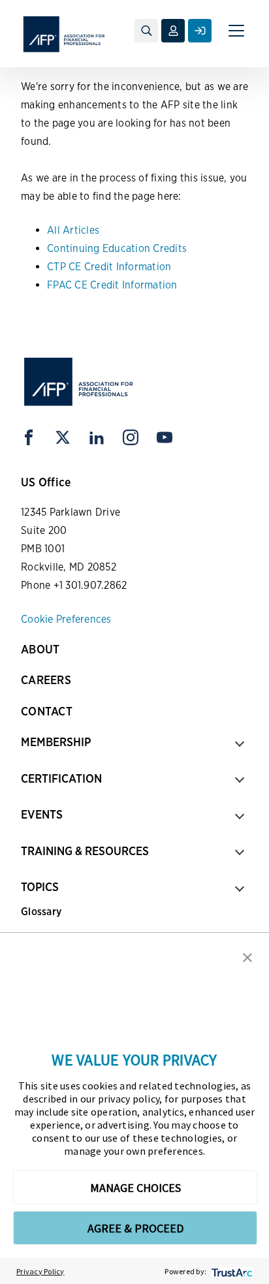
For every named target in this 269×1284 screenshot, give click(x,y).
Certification (61, 778)
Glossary (41, 911)
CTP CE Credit (80, 266)
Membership (56, 742)
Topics (40, 887)
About (40, 649)
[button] (247, 956)
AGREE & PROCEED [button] (135, 1228)
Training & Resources (85, 851)
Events (42, 814)
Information (144, 266)
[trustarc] (230, 1271)
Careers (46, 680)
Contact (46, 711)
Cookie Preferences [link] (66, 619)
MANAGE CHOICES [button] (135, 1187)
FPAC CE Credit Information (112, 285)
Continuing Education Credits (117, 248)
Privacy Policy (40, 1271)
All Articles (73, 230)
